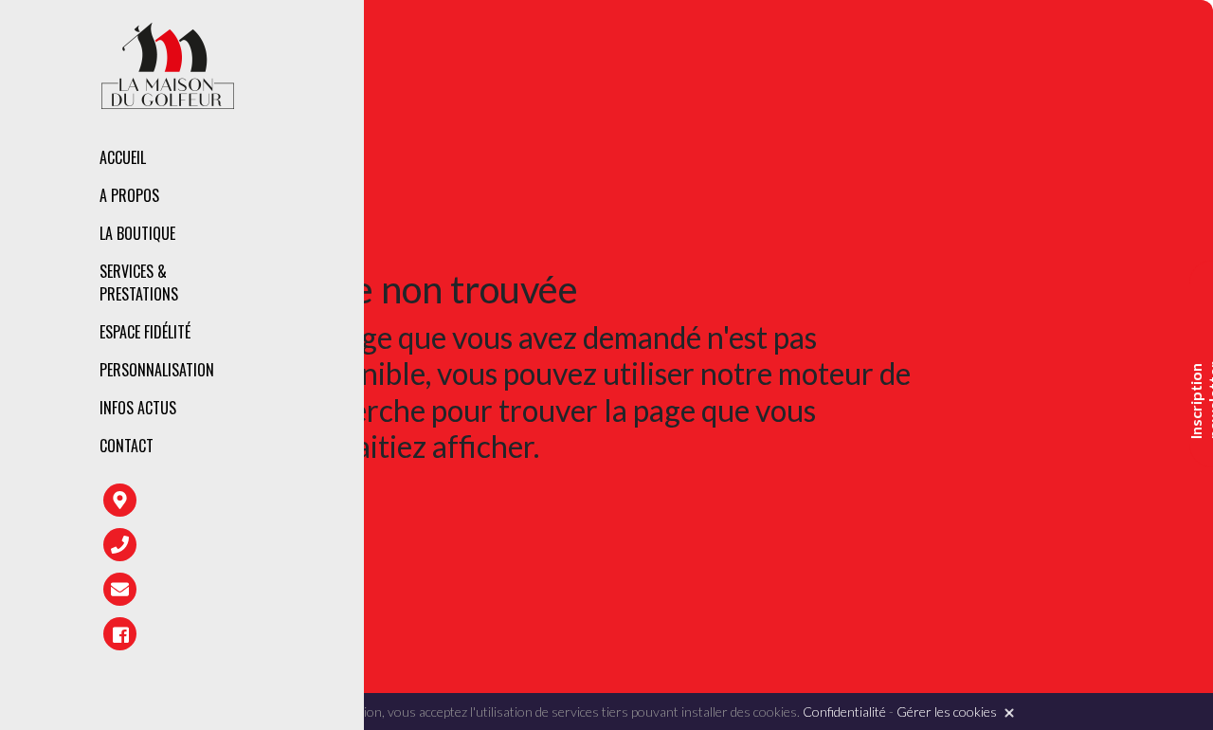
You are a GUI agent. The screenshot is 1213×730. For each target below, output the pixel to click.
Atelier (371, 311)
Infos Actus (138, 407)
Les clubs (379, 237)
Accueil (123, 157)
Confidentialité (844, 711)
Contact (127, 445)
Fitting (372, 270)
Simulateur (386, 351)
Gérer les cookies (946, 711)
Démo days (383, 392)
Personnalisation (157, 369)
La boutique (137, 233)
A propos (129, 195)
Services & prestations (139, 282)
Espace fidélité (145, 331)
